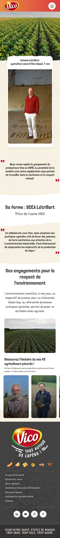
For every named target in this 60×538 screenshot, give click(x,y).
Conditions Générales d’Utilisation (22, 488)
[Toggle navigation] (52, 6)
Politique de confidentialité (19, 497)
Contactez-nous (13, 479)
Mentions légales (13, 492)
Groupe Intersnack (14, 475)
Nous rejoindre (12, 484)
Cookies (9, 501)
